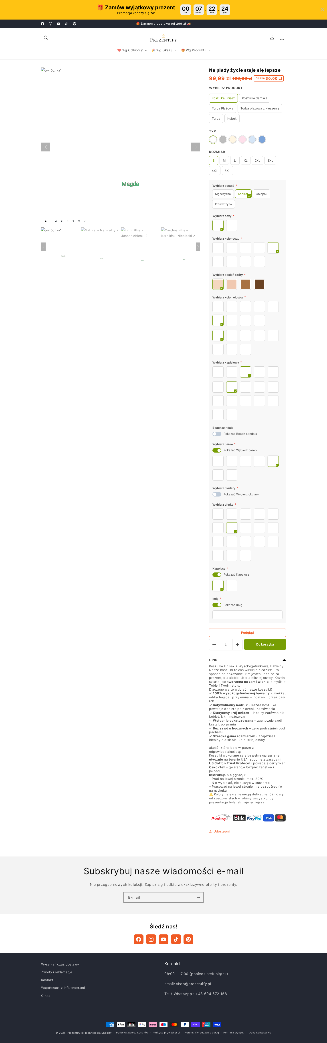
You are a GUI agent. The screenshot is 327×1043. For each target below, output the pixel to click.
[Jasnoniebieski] (252, 140)
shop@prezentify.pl (193, 983)
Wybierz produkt (226, 88)
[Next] (198, 246)
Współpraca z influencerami (63, 987)
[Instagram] (151, 939)
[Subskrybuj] (198, 897)
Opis (213, 660)
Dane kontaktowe (260, 1032)
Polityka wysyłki (233, 1032)
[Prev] (43, 246)
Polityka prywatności (166, 1032)
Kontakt (47, 980)
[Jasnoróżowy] (242, 140)
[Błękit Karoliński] (262, 140)
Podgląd (247, 632)
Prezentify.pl (75, 1032)
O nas (45, 995)
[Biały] (213, 140)
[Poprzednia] (45, 147)
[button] (46, 38)
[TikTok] (176, 939)
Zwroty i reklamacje (56, 972)
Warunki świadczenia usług (201, 1032)
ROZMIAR (217, 152)
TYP (212, 131)
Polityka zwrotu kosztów (132, 1032)
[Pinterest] (188, 939)
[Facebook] (138, 939)
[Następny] (195, 147)
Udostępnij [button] (222, 831)
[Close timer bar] (322, 10)
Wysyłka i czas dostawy (60, 964)
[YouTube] (163, 939)
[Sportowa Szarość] (223, 140)
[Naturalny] (233, 140)
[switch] (216, 434)
